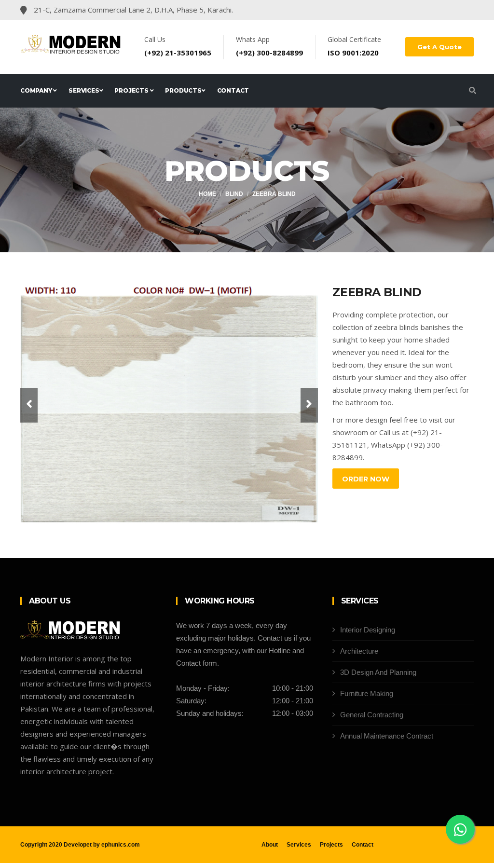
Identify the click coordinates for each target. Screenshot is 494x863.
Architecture (359, 651)
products (183, 90)
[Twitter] (432, 10)
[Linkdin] (463, 10)
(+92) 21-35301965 (177, 52)
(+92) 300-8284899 (269, 52)
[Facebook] (416, 10)
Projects (331, 845)
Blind (234, 194)
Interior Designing (367, 630)
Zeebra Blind (274, 194)
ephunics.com (120, 844)
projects (132, 90)
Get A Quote (439, 47)
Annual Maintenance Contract (386, 736)
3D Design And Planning (378, 672)
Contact (233, 90)
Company (36, 90)
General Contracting (371, 715)
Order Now (365, 479)
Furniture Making (366, 693)
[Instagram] (448, 10)
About (269, 845)
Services (84, 90)
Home (207, 194)
